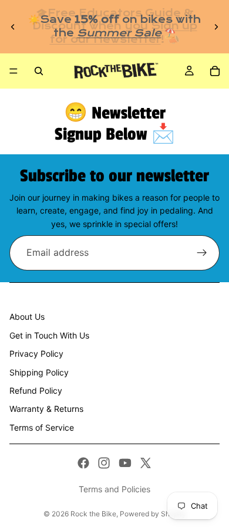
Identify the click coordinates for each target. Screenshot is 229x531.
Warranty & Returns (46, 409)
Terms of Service (41, 427)
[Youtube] (125, 463)
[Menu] (13, 71)
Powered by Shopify (153, 513)
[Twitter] (146, 463)
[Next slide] (216, 27)
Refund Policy (35, 390)
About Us (27, 317)
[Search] (39, 71)
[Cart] (215, 71)
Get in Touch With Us (49, 335)
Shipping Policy (39, 372)
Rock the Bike (93, 513)
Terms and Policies (114, 489)
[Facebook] (83, 463)
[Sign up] (202, 253)
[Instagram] (104, 463)
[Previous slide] (13, 27)
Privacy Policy (36, 353)
